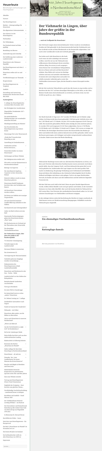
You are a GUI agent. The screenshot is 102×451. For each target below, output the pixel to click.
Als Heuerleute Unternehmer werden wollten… (13, 191)
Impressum (6, 440)
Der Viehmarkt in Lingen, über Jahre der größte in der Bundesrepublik (14, 235)
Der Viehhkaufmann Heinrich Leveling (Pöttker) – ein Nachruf (14, 401)
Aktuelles (6, 15)
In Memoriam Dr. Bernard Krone (14, 415)
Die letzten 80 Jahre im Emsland (13, 432)
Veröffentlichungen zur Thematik (13, 78)
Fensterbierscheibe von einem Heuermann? (13, 152)
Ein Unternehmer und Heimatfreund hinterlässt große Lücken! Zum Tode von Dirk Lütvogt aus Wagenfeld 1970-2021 (15, 408)
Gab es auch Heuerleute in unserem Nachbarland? (15, 319)
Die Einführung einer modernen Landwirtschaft (13, 58)
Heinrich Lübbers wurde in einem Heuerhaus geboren (14, 179)
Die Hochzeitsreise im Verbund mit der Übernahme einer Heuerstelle (15, 224)
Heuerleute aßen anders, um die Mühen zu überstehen (14, 314)
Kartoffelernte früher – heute (12, 418)
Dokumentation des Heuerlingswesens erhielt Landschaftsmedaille (12, 266)
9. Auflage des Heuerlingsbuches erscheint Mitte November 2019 (14, 104)
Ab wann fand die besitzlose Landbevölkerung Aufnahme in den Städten (15, 202)
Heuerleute (10, 4)
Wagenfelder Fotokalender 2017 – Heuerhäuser (14, 112)
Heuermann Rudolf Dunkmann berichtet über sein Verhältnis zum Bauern (15, 185)
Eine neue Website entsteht (12, 377)
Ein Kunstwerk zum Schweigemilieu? (15, 208)
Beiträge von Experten (11, 168)
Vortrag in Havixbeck (10, 287)
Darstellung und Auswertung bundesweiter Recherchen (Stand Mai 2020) (13, 94)
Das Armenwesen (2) (10, 252)
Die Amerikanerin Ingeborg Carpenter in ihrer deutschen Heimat (13, 173)
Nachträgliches (8, 100)
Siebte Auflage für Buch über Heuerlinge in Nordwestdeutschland (15, 350)
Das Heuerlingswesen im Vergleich (10, 85)
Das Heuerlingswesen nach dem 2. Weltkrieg (13, 68)
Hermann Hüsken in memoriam (14, 249)
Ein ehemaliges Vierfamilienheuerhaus (11, 229)
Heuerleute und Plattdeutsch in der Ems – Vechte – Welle (15, 272)
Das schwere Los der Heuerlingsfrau (9, 34)
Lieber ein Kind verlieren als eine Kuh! (14, 212)
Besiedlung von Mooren (10, 50)
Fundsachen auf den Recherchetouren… (10, 146)
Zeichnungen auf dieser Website (14, 156)
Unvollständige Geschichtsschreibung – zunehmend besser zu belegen (15, 391)
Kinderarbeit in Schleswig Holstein (15, 340)
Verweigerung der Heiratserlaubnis (15, 256)
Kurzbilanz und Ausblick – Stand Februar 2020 (14, 396)
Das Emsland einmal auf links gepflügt (12, 46)
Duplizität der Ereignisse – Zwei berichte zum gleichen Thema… (14, 386)
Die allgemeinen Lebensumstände (13, 30)
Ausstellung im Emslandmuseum (14, 142)
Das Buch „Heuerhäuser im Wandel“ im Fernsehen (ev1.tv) (15, 427)
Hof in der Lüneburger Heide (13, 332)
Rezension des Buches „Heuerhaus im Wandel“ (11, 345)
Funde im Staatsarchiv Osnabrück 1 (15, 307)
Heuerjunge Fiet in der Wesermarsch (15, 134)
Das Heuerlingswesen (9, 22)
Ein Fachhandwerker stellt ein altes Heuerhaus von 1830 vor (12, 436)
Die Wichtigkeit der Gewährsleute (14, 108)
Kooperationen (7, 81)
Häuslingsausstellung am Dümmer (14, 124)
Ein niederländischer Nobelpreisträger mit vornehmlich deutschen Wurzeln (14, 118)
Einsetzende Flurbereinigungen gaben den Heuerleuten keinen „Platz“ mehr (14, 218)
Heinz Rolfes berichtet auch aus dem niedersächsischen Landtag (15, 336)
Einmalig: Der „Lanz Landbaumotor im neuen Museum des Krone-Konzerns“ (13, 359)
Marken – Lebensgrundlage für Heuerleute (12, 26)
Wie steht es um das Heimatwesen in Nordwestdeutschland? (15, 163)
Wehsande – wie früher (11, 310)
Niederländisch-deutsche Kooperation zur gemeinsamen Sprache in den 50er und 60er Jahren (15, 371)
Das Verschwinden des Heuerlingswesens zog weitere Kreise (13, 129)
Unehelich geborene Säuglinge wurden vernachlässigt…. (13, 260)
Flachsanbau (7, 39)
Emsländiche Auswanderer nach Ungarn (14, 302)
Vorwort (5, 18)
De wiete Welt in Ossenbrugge (13, 290)
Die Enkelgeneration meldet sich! (14, 159)
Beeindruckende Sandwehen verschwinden (13, 282)
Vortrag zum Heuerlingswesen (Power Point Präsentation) (13, 381)
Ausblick (5, 89)
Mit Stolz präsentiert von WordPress (53, 244)
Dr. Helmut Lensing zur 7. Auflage (14, 298)
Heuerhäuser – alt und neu (12, 354)
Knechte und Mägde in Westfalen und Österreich (14, 365)
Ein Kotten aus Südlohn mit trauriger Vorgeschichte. (15, 196)
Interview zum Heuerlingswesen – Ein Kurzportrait (14, 422)
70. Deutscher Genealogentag (13, 241)
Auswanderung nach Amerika (12, 54)
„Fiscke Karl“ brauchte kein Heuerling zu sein (12, 138)
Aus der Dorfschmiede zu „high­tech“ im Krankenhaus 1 (14, 328)
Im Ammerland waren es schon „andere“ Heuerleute (13, 294)
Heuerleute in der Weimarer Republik (12, 63)
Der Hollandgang (8, 42)
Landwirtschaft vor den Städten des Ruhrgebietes (15, 277)
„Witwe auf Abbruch (10, 324)
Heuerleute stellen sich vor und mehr (12, 73)
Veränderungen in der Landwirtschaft (11, 245)
